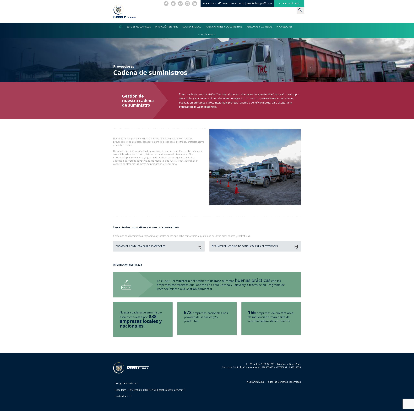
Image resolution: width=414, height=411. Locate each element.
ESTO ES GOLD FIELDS (138, 26)
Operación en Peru (166, 26)
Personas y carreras (259, 26)
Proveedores (284, 26)
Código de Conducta (125, 383)
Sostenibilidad (191, 26)
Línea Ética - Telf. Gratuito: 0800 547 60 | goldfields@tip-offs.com (149, 389)
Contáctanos (207, 34)
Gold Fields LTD (123, 396)
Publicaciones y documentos (223, 26)
